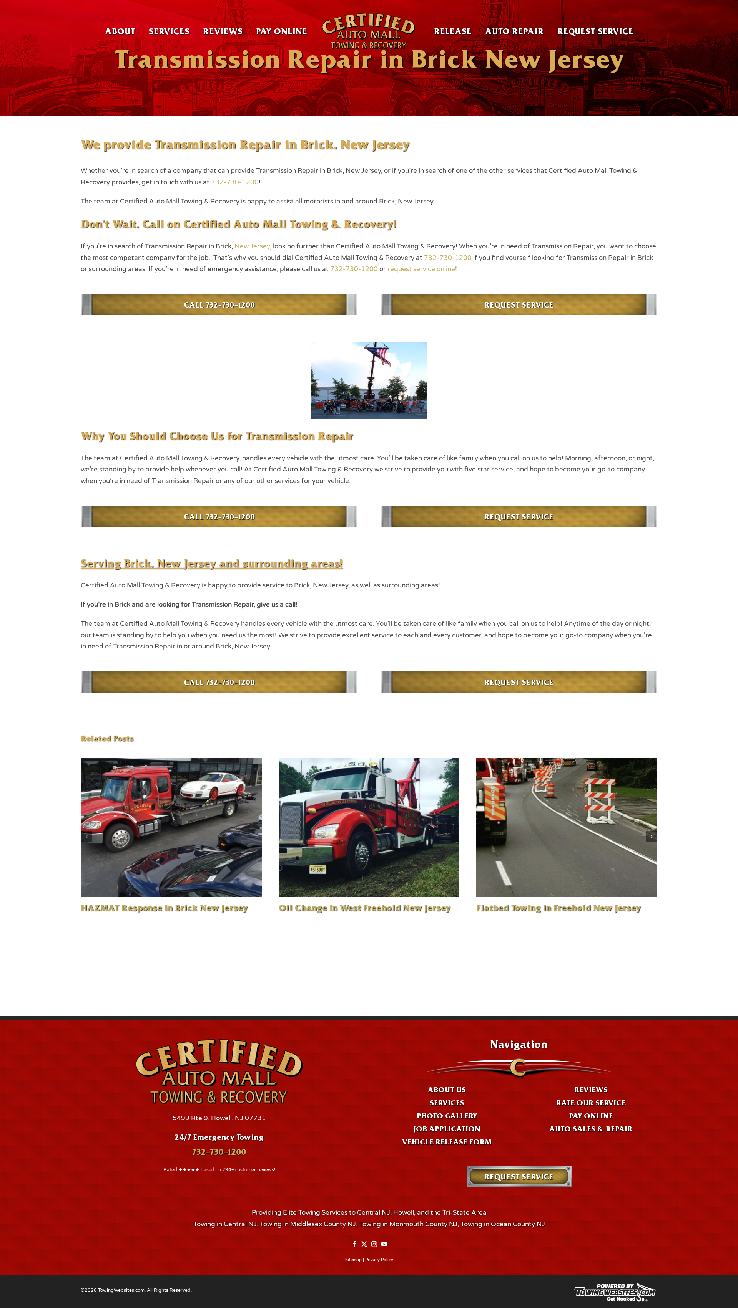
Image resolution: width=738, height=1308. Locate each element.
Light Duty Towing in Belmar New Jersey (166, 908)
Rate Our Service (591, 1102)
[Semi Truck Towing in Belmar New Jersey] (369, 827)
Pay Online (591, 1115)
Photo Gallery (447, 1115)
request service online (421, 269)
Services (447, 1102)
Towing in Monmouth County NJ (408, 1224)
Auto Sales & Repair (590, 1128)
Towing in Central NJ (225, 1224)
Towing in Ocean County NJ (502, 1224)
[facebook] (354, 1244)
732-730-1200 (235, 182)
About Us (447, 1089)
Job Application (446, 1128)
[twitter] (364, 1244)
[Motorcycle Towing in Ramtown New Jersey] (566, 827)
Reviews (591, 1089)
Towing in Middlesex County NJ (308, 1224)
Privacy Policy (379, 1259)
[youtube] (384, 1244)
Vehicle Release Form (447, 1142)
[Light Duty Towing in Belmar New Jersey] (171, 827)
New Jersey (252, 246)
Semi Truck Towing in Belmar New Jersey (365, 908)
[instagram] (374, 1244)
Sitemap (353, 1259)
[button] (86, 842)
